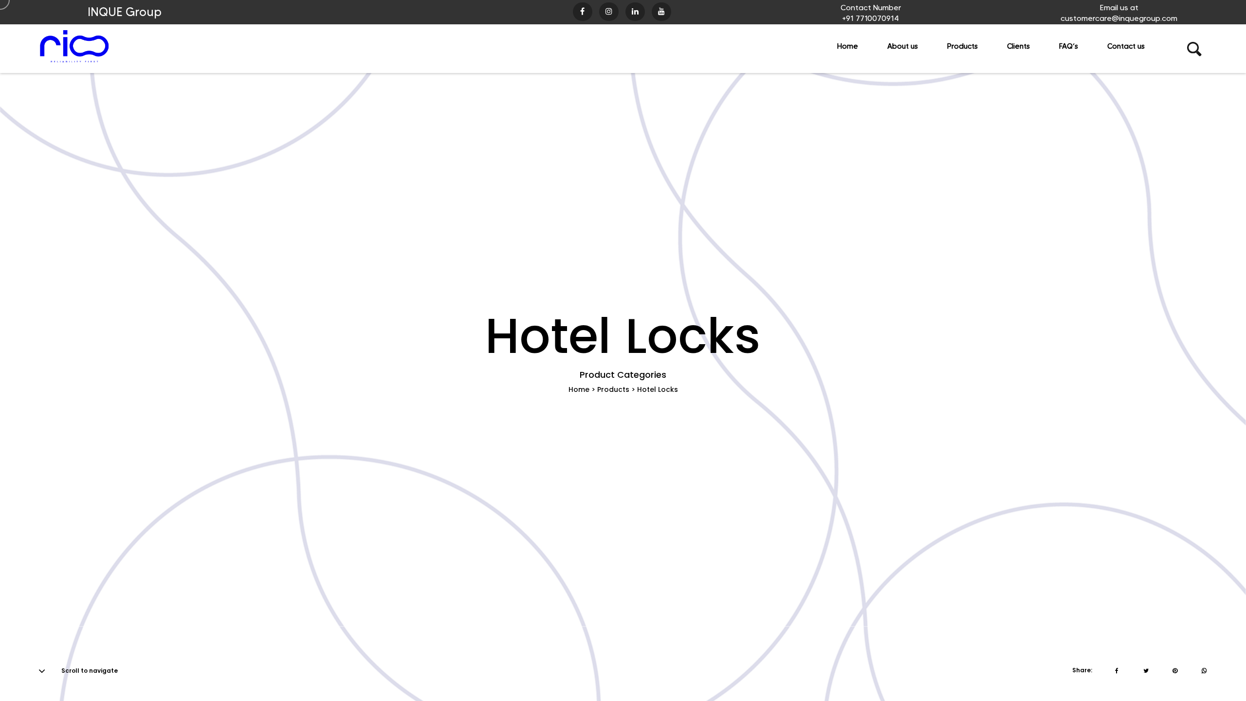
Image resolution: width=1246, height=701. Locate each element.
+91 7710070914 (870, 18)
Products (613, 389)
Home (578, 389)
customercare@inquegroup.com (1119, 18)
